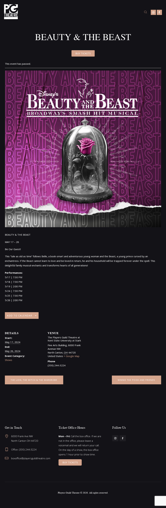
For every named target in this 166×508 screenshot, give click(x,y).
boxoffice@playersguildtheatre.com (30, 458)
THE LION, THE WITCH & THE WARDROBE (34, 379)
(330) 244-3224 (27, 449)
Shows (8, 360)
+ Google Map (71, 356)
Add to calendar (19, 315)
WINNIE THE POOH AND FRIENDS (136, 379)
